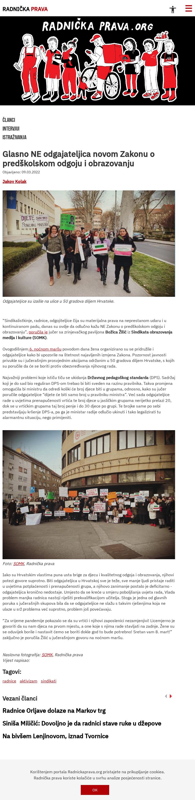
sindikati (48, 680)
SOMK (18, 563)
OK (95, 790)
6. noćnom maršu (45, 349)
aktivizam (28, 680)
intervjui (11, 128)
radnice (9, 680)
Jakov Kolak (14, 181)
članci (9, 120)
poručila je (38, 331)
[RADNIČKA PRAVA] (97, 60)
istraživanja (14, 137)
